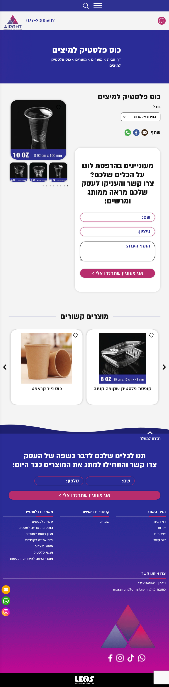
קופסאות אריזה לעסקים (35, 528)
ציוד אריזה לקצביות (39, 540)
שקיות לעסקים (42, 521)
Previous (164, 367)
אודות (162, 528)
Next (5, 367)
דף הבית (114, 59)
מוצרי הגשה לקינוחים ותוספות (31, 558)
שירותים (160, 534)
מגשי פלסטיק (43, 552)
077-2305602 (40, 20)
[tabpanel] (58, 172)
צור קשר (159, 540)
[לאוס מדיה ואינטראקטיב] (84, 680)
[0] (162, 21)
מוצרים (97, 59)
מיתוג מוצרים (44, 546)
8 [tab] (39, 186)
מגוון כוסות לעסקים (39, 534)
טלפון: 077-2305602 (152, 583)
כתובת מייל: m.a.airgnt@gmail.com (139, 589)
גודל (156, 107)
